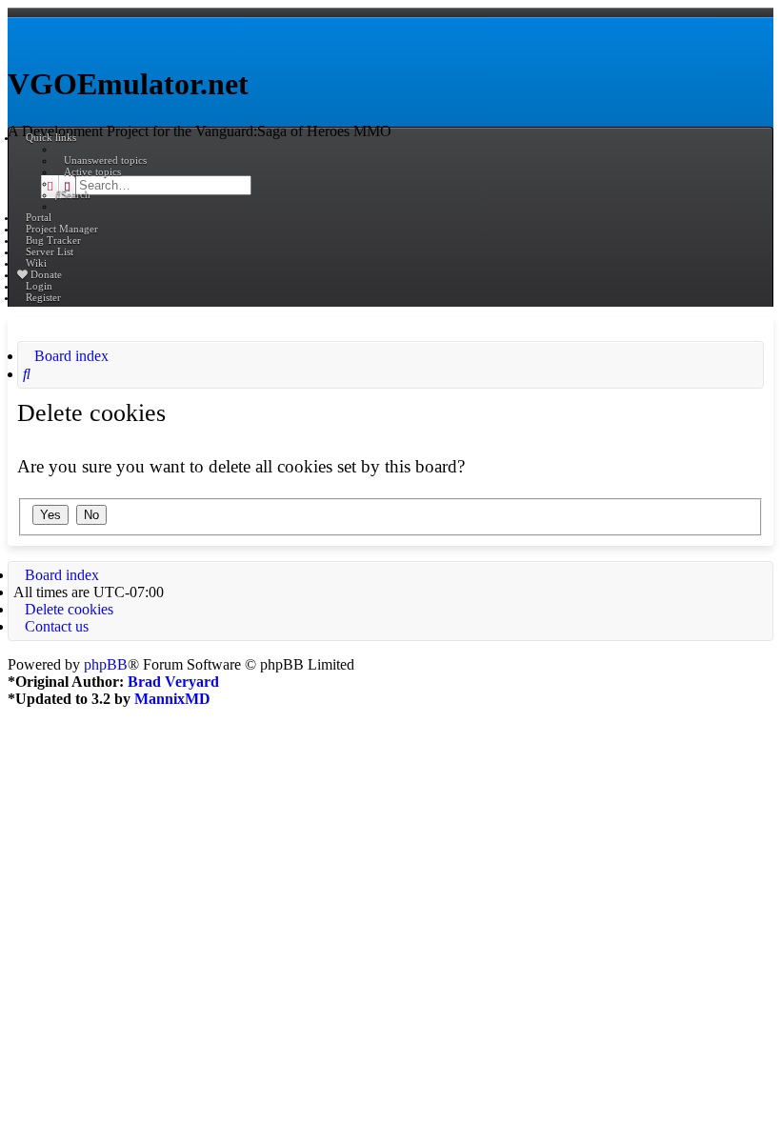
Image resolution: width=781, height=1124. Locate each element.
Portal (38, 217)
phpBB (106, 664)
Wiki (36, 263)
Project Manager (62, 228)
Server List (49, 251)
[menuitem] (101, 160)
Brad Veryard (173, 681)
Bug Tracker (53, 240)
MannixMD (172, 699)
